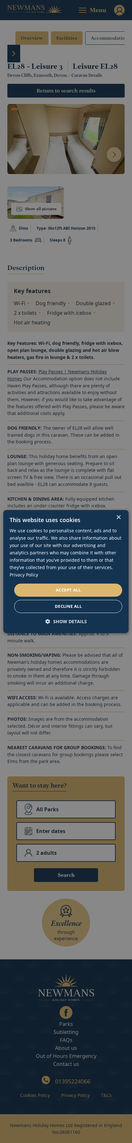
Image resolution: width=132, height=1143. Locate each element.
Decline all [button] (68, 606)
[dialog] (65, 571)
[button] (66, 621)
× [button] (118, 517)
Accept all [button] (68, 590)
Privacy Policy (24, 575)
